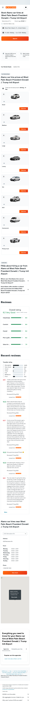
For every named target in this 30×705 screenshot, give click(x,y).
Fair (6, 372)
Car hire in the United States (20, 671)
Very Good (8, 367)
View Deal (23, 108)
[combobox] (6, 21)
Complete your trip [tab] (17, 649)
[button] (3, 7)
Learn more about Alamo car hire (13, 659)
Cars (10, 671)
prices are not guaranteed (8, 689)
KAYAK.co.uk (4, 671)
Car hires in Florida (6, 672)
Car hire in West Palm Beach (19, 672)
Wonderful (8, 365)
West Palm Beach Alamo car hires (14, 674)
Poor (6, 376)
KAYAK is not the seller (8, 694)
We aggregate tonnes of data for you (13, 697)
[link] (15, 573)
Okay (6, 371)
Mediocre (7, 374)
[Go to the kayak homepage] (11, 7)
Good (6, 369)
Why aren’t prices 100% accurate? (12, 700)
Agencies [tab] (6, 649)
